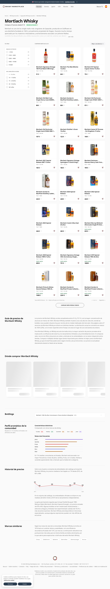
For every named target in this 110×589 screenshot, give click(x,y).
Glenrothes (64, 539)
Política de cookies (9, 580)
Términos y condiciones (61, 566)
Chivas (38, 539)
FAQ (27, 566)
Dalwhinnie (46, 539)
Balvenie (55, 539)
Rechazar (10, 584)
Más (72, 7)
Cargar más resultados (70, 305)
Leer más (70, 36)
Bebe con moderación (101, 566)
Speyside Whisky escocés (27, 16)
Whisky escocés (14, 16)
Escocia (39, 7)
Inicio (6, 16)
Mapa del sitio (34, 566)
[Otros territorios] (106, 6)
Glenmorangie (75, 539)
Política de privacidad (46, 566)
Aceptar (25, 584)
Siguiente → (102, 300)
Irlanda (46, 7)
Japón (53, 7)
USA (59, 7)
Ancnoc (84, 539)
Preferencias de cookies (86, 566)
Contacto (21, 566)
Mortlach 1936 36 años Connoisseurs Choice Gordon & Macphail (54, 415)
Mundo (65, 7)
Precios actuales (31, 25)
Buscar (5, 566)
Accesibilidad (73, 566)
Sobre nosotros (13, 566)
